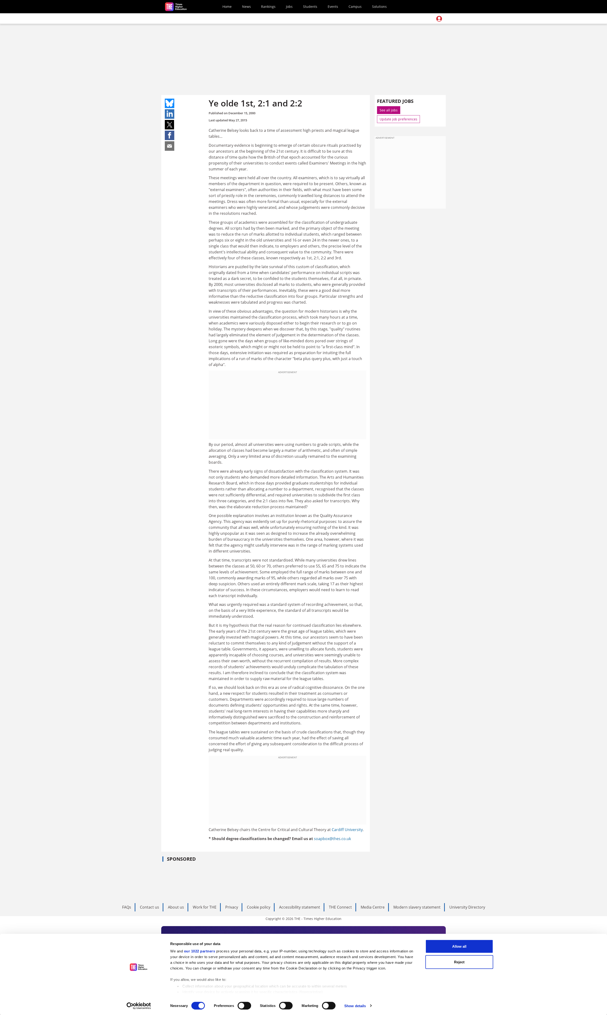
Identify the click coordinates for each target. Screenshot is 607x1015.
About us (176, 907)
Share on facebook (169, 135)
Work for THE (204, 907)
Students (310, 6)
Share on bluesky (169, 103)
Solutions (379, 6)
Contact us (149, 907)
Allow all (459, 946)
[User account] (439, 19)
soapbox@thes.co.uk (332, 838)
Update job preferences (398, 119)
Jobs (289, 6)
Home (227, 6)
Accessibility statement (299, 907)
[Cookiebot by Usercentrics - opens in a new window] (139, 1005)
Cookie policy (258, 907)
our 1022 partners (199, 951)
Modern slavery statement (417, 907)
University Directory (467, 907)
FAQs (126, 907)
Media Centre (373, 907)
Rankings (268, 6)
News (246, 6)
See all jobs (389, 110)
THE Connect (340, 907)
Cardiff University (347, 829)
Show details (355, 1006)
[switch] (244, 1005)
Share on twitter (169, 124)
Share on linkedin (169, 114)
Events (333, 6)
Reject (459, 962)
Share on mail (169, 146)
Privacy (231, 907)
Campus (355, 6)
